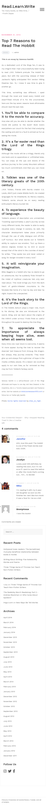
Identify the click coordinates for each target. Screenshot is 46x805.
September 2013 (10, 652)
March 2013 (8, 682)
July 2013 (7, 662)
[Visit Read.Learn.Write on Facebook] (14, 772)
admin (16, 52)
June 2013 (7, 667)
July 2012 (7, 721)
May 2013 (7, 672)
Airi (37, 800)
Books (5, 52)
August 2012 (8, 716)
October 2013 (9, 647)
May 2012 (7, 731)
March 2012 (8, 741)
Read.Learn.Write (18, 6)
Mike (19, 485)
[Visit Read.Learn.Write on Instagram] (5, 772)
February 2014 (9, 627)
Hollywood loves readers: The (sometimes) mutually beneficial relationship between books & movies (21, 552)
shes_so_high (35, 401)
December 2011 (10, 756)
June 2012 (7, 726)
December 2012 (10, 696)
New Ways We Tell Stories (27, 603)
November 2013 (10, 642)
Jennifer (20, 439)
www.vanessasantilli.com (31, 391)
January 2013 (9, 691)
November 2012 (10, 701)
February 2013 (9, 687)
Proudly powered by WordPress (15, 800)
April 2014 (7, 617)
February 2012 (9, 746)
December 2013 (10, 637)
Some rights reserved (17, 401)
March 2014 (8, 622)
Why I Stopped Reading (34, 418)
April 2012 (7, 736)
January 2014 (9, 632)
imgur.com (8, 603)
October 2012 (9, 706)
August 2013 (8, 657)
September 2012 (10, 711)
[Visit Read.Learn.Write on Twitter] (10, 772)
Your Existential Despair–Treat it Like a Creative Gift (12, 420)
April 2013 (7, 677)
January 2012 (9, 751)
